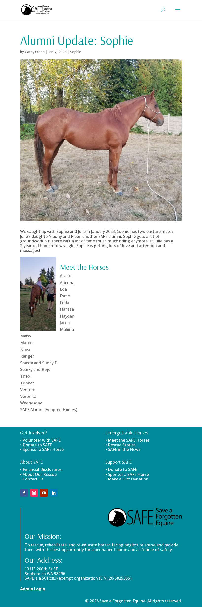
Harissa (67, 309)
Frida (64, 302)
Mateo (26, 342)
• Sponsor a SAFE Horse (127, 474)
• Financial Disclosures (41, 469)
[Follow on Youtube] (44, 493)
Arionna (67, 282)
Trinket (27, 383)
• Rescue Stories (120, 444)
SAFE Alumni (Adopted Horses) (48, 409)
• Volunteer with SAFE (40, 440)
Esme (65, 296)
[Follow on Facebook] (24, 493)
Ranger (27, 356)
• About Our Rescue (38, 474)
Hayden (67, 316)
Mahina (67, 329)
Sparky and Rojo (35, 369)
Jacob (65, 322)
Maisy (25, 336)
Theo (25, 376)
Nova (25, 349)
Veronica (28, 396)
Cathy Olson (35, 51)
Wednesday (31, 403)
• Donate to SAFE (36, 444)
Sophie (75, 51)
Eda (63, 289)
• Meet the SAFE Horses (127, 440)
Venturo (27, 389)
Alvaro (65, 275)
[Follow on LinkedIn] (54, 493)
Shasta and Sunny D (39, 363)
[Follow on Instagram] (34, 493)
